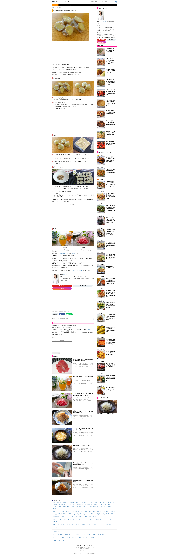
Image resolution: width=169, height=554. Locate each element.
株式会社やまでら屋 (88, 547)
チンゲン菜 (75, 513)
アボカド (55, 514)
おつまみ (112, 502)
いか (67, 537)
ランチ (64, 506)
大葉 (86, 516)
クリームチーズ (69, 528)
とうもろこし (56, 516)
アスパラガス (104, 514)
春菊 (80, 513)
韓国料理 (61, 504)
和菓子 (84, 504)
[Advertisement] (73, 51)
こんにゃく (77, 534)
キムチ (83, 534)
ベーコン (112, 519)
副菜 (65, 5)
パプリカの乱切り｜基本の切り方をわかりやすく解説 (110, 143)
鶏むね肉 (75, 519)
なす (98, 511)
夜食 (77, 506)
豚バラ (69, 519)
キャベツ (113, 511)
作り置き (96, 502)
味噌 (110, 524)
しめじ (62, 516)
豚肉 (58, 519)
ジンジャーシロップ (64, 253)
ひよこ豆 (71, 534)
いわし (62, 537)
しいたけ (72, 516)
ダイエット (103, 506)
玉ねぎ (93, 511)
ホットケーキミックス (102, 524)
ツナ (84, 537)
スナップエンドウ (91, 514)
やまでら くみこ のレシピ (61, 1)
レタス (54, 513)
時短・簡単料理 (63, 502)
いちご (63, 540)
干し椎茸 (94, 534)
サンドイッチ (67, 504)
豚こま (65, 519)
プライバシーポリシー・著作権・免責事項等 (84, 553)
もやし (107, 513)
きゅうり (68, 511)
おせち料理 (89, 506)
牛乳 (56, 528)
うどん (68, 524)
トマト (107, 511)
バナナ (54, 540)
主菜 (61, 5)
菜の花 (84, 513)
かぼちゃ (98, 513)
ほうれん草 (63, 513)
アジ (54, 537)
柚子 (77, 516)
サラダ (109, 504)
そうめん (78, 524)
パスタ (73, 524)
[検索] (116, 2)
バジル (90, 516)
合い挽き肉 (96, 519)
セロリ (92, 513)
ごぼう (103, 513)
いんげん (83, 514)
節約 (101, 502)
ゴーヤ (63, 514)
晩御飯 (69, 506)
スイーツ (75, 5)
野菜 (84, 506)
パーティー (89, 504)
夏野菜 (54, 508)
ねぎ (90, 511)
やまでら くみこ (67, 274)
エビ (73, 537)
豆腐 (58, 534)
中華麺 (83, 524)
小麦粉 (94, 524)
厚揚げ (66, 534)
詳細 (89, 329)
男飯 (80, 506)
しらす (58, 537)
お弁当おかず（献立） (74, 502)
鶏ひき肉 (102, 519)
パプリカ (102, 511)
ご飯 (54, 524)
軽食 (73, 506)
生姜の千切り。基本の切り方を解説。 (82, 445)
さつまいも (81, 511)
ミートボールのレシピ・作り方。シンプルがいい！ (110, 389)
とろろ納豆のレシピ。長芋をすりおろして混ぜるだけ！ (110, 50)
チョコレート (56, 531)
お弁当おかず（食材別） (87, 502)
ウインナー (55, 521)
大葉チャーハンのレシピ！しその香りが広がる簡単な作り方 (110, 133)
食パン (58, 524)
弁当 (70, 5)
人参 (54, 511)
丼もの (100, 504)
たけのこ (81, 516)
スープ (73, 504)
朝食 (60, 506)
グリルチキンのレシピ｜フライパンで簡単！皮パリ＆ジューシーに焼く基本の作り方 (110, 293)
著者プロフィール (84, 550)
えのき (67, 516)
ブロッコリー (77, 514)
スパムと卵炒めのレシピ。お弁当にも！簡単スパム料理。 (110, 353)
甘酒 (90, 524)
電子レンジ (106, 502)
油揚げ (61, 534)
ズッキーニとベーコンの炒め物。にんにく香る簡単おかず (110, 112)
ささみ (86, 519)
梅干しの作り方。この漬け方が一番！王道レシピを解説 (110, 365)
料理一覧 (55, 5)
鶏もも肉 (81, 519)
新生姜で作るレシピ (78, 270)
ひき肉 (90, 519)
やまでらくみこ (103, 21)
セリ (89, 513)
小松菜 (69, 513)
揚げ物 (104, 504)
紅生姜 (73, 253)
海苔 (80, 537)
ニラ (60, 514)
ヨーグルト (61, 528)
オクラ (110, 514)
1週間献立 (55, 506)
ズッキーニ (69, 514)
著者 (80, 5)
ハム (107, 519)
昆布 (76, 537)
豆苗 (112, 513)
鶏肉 (61, 519)
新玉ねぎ (95, 516)
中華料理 (55, 504)
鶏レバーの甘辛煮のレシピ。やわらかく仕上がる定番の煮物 (110, 122)
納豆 (54, 534)
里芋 (86, 511)
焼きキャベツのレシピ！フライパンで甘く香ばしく (110, 71)
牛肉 (54, 519)
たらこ (87, 537)
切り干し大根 (101, 534)
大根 (63, 511)
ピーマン (59, 511)
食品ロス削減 (96, 506)
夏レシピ (110, 506)
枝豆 (98, 514)
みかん (59, 540)
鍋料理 (95, 504)
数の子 (92, 537)
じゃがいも (74, 511)
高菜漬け (88, 534)
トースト (63, 524)
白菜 (59, 513)
